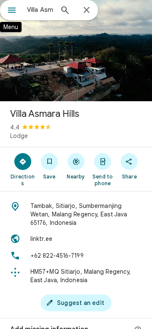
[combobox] (40, 10)
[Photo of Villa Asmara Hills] (76, 50)
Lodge (19, 136)
